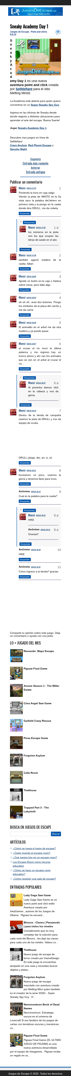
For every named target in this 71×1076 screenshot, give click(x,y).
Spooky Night (18, 149)
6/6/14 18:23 (41, 515)
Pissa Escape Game (36, 738)
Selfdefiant (24, 89)
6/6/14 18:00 (31, 276)
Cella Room (31, 772)
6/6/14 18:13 (36, 492)
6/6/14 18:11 (31, 470)
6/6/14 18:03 (31, 298)
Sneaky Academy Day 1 (29, 26)
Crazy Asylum (18, 145)
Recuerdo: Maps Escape (39, 651)
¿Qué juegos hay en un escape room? (35, 857)
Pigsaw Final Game (35, 668)
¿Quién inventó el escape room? (31, 852)
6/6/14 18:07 (31, 344)
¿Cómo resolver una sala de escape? (34, 878)
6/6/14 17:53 (31, 188)
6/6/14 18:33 (45, 530)
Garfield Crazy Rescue (37, 720)
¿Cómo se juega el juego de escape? (34, 848)
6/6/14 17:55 (41, 228)
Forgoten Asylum (34, 755)
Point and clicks (39, 32)
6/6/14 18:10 (31, 411)
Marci (22, 187)
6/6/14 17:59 (31, 255)
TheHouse (30, 790)
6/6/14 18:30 (36, 550)
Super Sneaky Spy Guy (45, 104)
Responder (25, 213)
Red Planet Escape (40, 145)
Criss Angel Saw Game (38, 703)
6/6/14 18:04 (31, 323)
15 (58, 32)
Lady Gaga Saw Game (37, 895)
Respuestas (29, 222)
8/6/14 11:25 (35, 567)
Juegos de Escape (20, 32)
